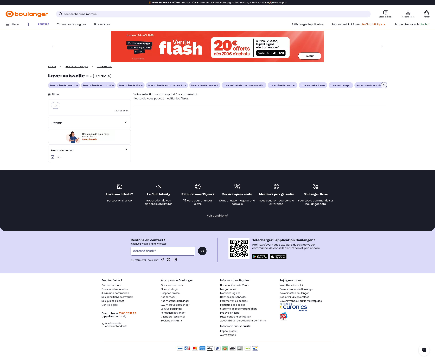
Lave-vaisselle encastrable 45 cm (167, 85)
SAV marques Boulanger (175, 305)
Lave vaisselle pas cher (282, 85)
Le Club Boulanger (171, 309)
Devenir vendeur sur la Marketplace (301, 301)
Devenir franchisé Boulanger (296, 289)
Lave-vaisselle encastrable (98, 85)
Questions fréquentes (114, 289)
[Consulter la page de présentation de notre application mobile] (260, 256)
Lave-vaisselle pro (341, 85)
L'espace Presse (170, 293)
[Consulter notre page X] (169, 261)
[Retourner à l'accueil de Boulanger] (26, 14)
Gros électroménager (77, 66)
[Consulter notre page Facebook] (162, 261)
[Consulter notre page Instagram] (175, 261)
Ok (202, 251)
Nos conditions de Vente (234, 285)
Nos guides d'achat (112, 301)
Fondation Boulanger (173, 312)
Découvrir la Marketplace (294, 297)
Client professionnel (173, 316)
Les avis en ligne (229, 312)
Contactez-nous (111, 285)
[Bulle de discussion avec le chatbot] (424, 350)
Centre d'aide (109, 305)
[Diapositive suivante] (384, 85)
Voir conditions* (217, 216)
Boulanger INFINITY (171, 320)
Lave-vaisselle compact (204, 85)
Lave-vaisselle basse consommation (244, 85)
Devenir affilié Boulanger (294, 293)
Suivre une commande (115, 293)
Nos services (168, 297)
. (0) (58, 157)
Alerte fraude (228, 335)
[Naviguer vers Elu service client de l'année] (307, 316)
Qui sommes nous (172, 285)
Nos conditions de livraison (117, 297)
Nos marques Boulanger (175, 301)
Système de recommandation (238, 309)
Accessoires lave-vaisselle (371, 85)
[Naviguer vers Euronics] (307, 307)
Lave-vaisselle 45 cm (131, 85)
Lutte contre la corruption (235, 316)
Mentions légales (230, 293)
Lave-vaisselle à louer (313, 85)
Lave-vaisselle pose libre (64, 85)
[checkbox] (52, 157)
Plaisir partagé (169, 289)
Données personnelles (233, 297)
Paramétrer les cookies (234, 301)
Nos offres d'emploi (291, 285)
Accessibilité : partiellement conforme (243, 320)
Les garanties (228, 289)
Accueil (52, 66)
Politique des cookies (232, 305)
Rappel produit (229, 331)
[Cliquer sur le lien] (217, 46)
